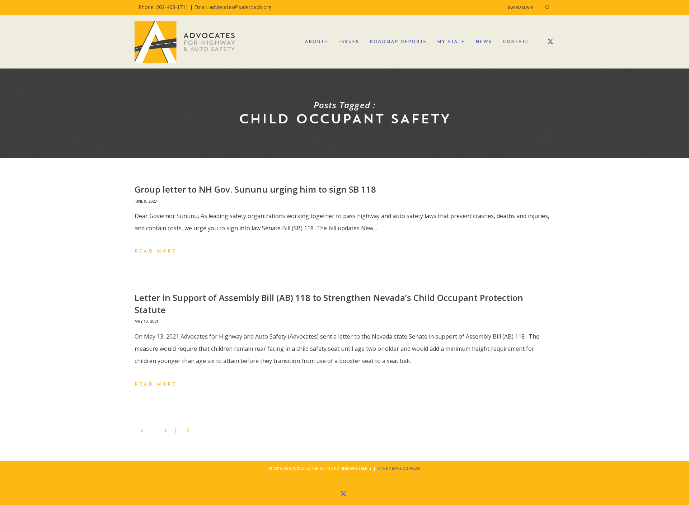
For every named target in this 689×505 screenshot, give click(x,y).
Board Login (521, 7)
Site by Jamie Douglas (399, 468)
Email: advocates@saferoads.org (233, 7)
